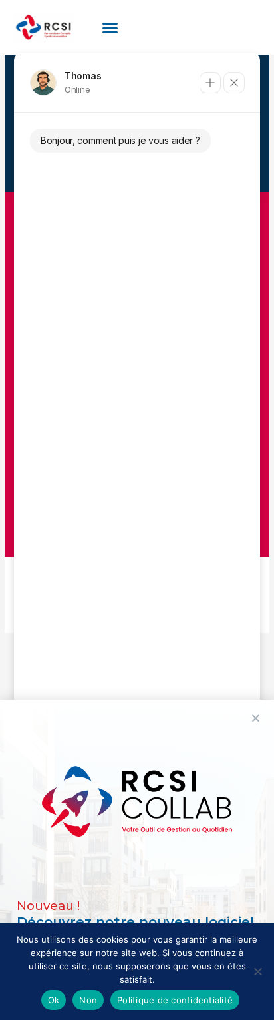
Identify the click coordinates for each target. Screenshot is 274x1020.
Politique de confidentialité (175, 1000)
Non (88, 1000)
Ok (54, 1000)
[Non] (257, 971)
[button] (110, 27)
